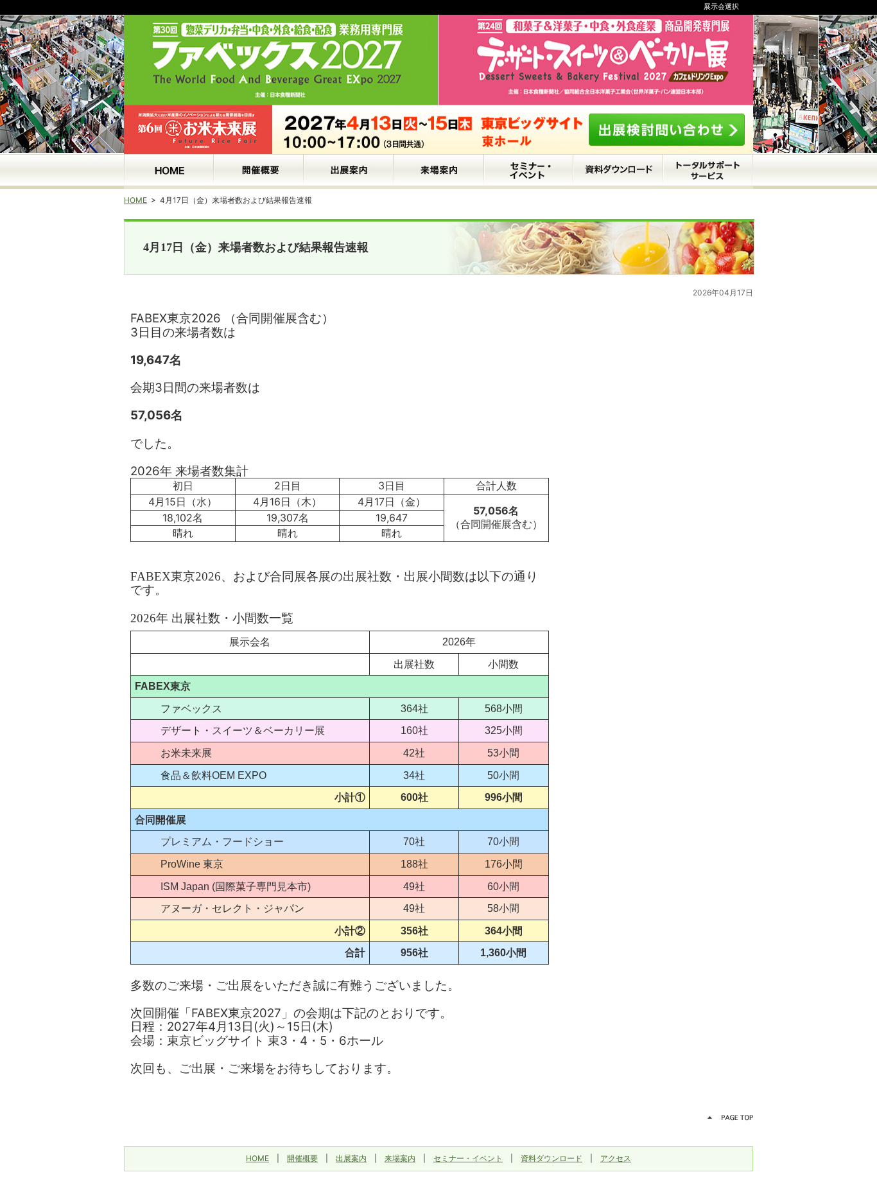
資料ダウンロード (551, 1158)
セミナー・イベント (468, 1158)
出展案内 (351, 1158)
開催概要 (302, 1158)
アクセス (615, 1158)
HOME (135, 200)
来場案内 (400, 1158)
